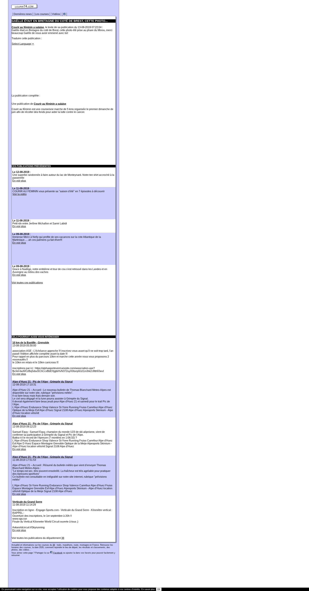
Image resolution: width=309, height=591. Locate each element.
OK (158, 589)
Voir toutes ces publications (27, 282)
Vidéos (56, 14)
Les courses (42, 14)
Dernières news (23, 14)
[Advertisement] (39, 67)
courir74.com (24, 6)
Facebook (57, 553)
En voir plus (19, 180)
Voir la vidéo (19, 194)
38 (62, 538)
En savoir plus (148, 589)
